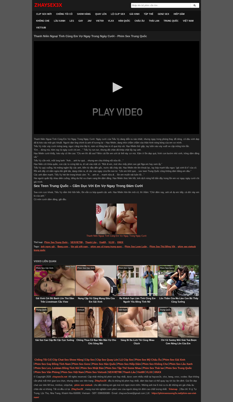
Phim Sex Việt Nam (72, 372)
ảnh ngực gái (48, 246)
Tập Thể (148, 14)
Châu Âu (139, 21)
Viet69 (100, 21)
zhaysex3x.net (59, 376)
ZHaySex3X (101, 381)
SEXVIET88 (76, 242)
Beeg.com (62, 246)
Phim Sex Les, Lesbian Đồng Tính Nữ (57, 368)
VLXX (111, 21)
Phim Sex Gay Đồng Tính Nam (53, 363)
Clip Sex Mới (44, 14)
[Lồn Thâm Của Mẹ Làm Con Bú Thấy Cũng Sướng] (178, 280)
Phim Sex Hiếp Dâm (129, 363)
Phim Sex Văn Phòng (47, 372)
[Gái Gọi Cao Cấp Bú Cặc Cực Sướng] (54, 322)
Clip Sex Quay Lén (107, 359)
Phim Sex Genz (81, 363)
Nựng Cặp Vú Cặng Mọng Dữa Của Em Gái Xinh (96, 300)
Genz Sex (163, 14)
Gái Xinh (134, 14)
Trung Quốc (171, 21)
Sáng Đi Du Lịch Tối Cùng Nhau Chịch (137, 342)
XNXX (120, 242)
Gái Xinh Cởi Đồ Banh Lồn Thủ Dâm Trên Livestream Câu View (55, 300)
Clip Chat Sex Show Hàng (68, 359)
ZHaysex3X (48, 5)
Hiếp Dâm (179, 14)
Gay (80, 21)
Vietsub (41, 27)
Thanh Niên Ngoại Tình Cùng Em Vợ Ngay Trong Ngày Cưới (116, 236)
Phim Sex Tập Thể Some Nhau (123, 368)
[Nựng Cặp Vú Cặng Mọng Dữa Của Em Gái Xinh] (95, 280)
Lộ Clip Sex (118, 14)
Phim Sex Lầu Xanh (181, 363)
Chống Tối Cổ (64, 14)
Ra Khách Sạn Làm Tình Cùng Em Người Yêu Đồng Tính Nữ (137, 300)
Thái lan (154, 21)
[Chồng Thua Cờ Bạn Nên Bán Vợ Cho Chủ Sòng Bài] (95, 322)
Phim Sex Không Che (155, 363)
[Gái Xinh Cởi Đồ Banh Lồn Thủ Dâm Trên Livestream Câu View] (54, 280)
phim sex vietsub (83, 385)
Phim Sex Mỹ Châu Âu (148, 359)
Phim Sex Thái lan (153, 368)
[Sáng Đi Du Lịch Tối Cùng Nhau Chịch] (137, 322)
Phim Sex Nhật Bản (92, 368)
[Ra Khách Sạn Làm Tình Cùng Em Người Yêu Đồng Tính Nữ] (137, 280)
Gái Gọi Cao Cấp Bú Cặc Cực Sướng (54, 340)
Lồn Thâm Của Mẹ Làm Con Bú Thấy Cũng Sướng (178, 300)
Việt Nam (188, 21)
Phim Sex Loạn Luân (136, 246)
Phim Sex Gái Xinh (174, 359)
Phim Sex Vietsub (95, 372)
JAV (90, 21)
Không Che (42, 21)
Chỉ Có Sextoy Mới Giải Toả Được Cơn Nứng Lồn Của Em (179, 342)
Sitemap (173, 389)
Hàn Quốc (124, 21)
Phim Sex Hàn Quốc (104, 363)
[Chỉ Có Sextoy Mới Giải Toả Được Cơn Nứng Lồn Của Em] (178, 322)
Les (72, 21)
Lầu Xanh (59, 21)
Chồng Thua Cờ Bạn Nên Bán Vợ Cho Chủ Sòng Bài (96, 342)
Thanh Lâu (91, 242)
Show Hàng (84, 14)
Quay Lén (100, 14)
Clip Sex (90, 359)
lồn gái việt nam (79, 246)
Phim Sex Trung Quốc (56, 242)
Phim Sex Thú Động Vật (162, 246)
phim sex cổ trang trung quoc (106, 246)
